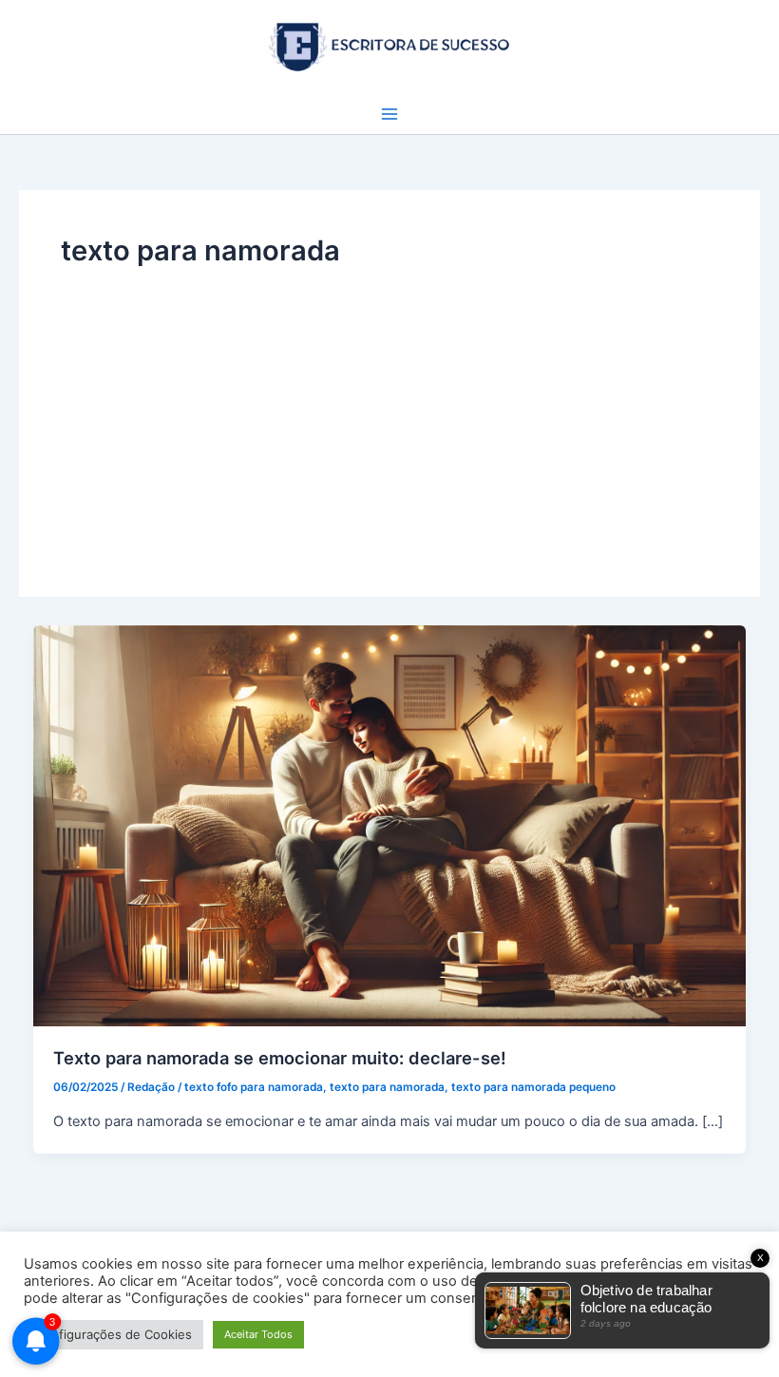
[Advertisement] (389, 413)
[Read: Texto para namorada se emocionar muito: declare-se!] (390, 824)
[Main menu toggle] (389, 114)
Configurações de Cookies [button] (113, 1334)
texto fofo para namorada (253, 1087)
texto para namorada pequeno (533, 1087)
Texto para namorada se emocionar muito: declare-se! (279, 1057)
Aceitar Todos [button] (258, 1334)
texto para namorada (387, 1087)
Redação (151, 1087)
